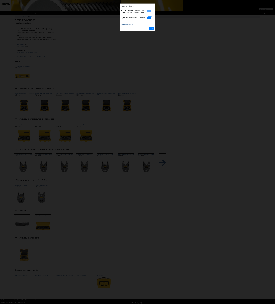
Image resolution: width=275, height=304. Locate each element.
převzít (151, 28)
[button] (149, 11)
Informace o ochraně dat (127, 24)
